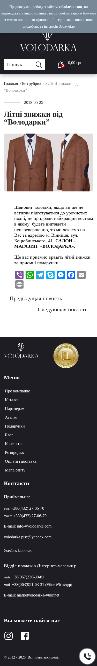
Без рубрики (33, 83)
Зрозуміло (67, 26)
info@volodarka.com (34, 526)
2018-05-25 (33, 102)
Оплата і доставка (20, 461)
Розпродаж (14, 452)
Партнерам (14, 408)
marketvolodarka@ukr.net (38, 595)
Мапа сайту (15, 470)
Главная (11, 83)
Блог (9, 435)
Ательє (11, 417)
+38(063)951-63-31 (28, 584)
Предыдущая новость (36, 298)
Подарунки (15, 426)
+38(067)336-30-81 (28, 577)
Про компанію (17, 391)
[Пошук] (40, 64)
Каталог (12, 400)
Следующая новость (62, 309)
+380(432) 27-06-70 (27, 508)
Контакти (13, 444)
